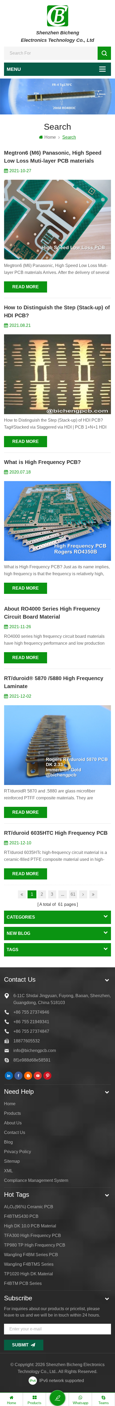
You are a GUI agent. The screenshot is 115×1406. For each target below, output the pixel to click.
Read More (25, 287)
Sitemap (12, 1161)
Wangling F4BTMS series (28, 1264)
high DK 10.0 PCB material (30, 1226)
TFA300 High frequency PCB (32, 1235)
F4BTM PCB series (23, 1283)
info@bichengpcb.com (34, 1050)
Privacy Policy (17, 1151)
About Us (13, 1123)
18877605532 (26, 1041)
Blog (8, 1142)
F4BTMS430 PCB (21, 1216)
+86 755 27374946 (31, 1012)
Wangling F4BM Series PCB (31, 1254)
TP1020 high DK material (28, 1274)
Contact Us (14, 1132)
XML (8, 1171)
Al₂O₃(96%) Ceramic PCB (28, 1206)
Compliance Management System (36, 1180)
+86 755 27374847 (31, 1031)
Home (50, 137)
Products (12, 1113)
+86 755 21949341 (31, 1021)
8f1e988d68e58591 (32, 1060)
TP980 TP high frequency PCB (34, 1245)
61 (73, 894)
